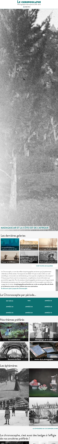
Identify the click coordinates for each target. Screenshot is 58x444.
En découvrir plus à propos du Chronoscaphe (14, 288)
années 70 (48, 313)
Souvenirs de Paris (14, 359)
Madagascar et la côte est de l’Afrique (25, 227)
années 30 (29, 307)
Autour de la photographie (44, 359)
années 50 (9, 313)
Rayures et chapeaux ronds (12, 401)
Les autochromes (14, 339)
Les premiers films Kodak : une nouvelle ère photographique (29, 247)
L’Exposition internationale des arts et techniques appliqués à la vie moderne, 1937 (29, 260)
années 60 (29, 313)
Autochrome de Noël (39, 372)
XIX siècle (9, 301)
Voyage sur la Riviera (8, 262)
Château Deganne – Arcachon (42, 401)
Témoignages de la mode (43, 339)
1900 (29, 301)
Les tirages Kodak (45, 249)
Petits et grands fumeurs (48, 262)
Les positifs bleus (9, 248)
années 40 (48, 307)
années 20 (9, 307)
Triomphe (6, 372)
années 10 (48, 301)
